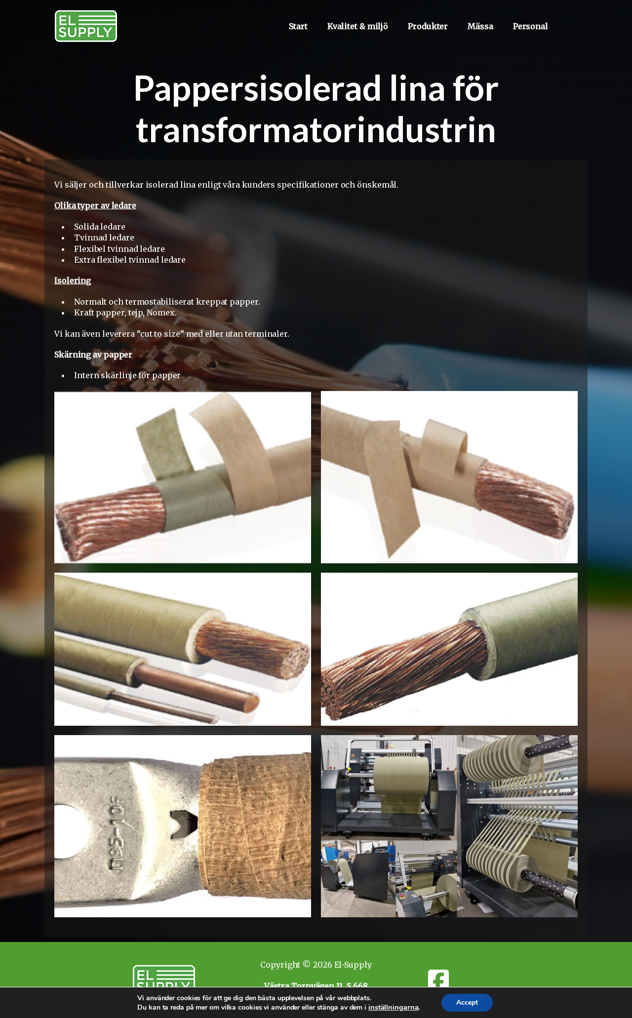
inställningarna (393, 1007)
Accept (467, 1002)
